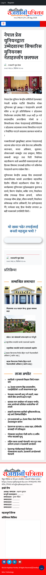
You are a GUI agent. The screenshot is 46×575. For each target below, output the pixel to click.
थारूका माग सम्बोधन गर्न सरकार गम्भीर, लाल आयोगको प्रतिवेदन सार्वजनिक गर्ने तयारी (23, 404)
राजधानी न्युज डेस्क (14, 65)
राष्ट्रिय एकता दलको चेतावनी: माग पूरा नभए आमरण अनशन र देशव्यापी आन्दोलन (24, 443)
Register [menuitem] (11, 3)
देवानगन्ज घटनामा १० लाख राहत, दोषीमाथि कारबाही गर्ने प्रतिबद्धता (25, 428)
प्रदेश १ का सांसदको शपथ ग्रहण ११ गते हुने (21, 337)
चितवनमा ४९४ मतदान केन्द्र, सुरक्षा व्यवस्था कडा (21, 310)
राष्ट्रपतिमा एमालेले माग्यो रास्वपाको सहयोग (21, 348)
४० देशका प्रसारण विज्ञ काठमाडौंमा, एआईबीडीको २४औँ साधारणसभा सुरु (22, 388)
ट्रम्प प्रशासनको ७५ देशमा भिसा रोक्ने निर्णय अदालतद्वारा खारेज (24, 421)
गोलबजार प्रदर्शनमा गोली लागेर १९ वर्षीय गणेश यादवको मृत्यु (23, 436)
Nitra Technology (8, 572)
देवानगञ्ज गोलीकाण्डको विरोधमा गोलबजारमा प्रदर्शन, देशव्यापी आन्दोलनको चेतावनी (24, 451)
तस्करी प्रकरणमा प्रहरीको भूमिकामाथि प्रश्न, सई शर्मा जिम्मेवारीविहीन (24, 413)
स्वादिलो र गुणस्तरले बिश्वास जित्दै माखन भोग (23, 381)
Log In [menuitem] (3, 3)
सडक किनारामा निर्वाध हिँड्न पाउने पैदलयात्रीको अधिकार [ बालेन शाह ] (19, 363)
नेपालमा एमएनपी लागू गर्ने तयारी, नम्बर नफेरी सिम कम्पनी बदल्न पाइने (23, 396)
